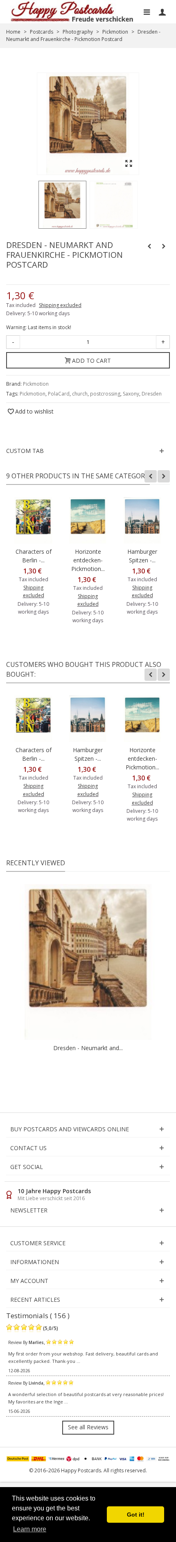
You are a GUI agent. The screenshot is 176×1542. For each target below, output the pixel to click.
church (80, 393)
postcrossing (105, 393)
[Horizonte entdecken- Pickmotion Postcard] (88, 520)
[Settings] (162, 12)
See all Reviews (88, 1427)
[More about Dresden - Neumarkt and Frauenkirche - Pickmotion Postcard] (88, 962)
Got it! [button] (135, 1514)
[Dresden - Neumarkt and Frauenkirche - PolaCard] (62, 205)
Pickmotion (36, 383)
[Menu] (146, 12)
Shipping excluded (60, 305)
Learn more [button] (29, 1529)
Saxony (131, 393)
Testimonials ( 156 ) (38, 1315)
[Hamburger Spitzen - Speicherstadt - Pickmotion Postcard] (142, 520)
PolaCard (59, 393)
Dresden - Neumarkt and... (88, 1048)
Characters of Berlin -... (34, 556)
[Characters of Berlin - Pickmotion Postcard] (33, 520)
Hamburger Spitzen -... (142, 556)
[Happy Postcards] (72, 11)
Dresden (152, 393)
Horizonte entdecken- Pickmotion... (88, 560)
